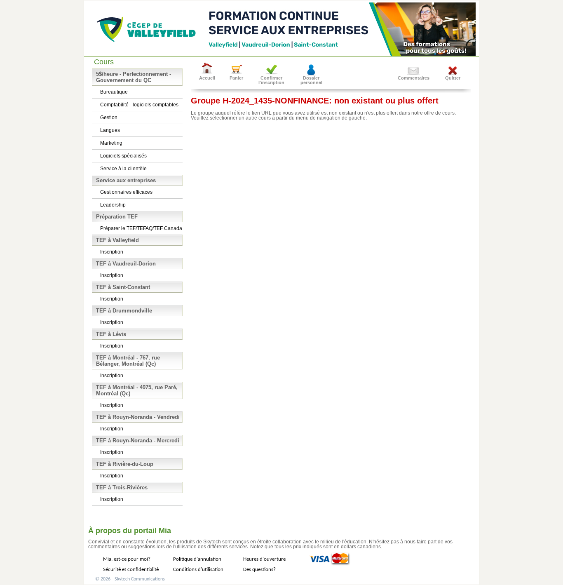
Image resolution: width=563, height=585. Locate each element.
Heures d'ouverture (264, 559)
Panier (236, 77)
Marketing (111, 143)
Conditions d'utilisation (198, 569)
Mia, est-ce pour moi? (126, 559)
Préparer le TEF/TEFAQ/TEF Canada (141, 228)
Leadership (113, 205)
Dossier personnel (311, 80)
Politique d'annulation (197, 559)
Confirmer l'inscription (271, 80)
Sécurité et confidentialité (131, 569)
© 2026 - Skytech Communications (130, 579)
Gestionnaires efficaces (126, 192)
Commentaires (413, 77)
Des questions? (259, 569)
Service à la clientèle (123, 169)
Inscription (111, 252)
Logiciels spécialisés (123, 156)
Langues (110, 130)
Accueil (207, 77)
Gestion (108, 117)
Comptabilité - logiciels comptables (139, 105)
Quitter (452, 77)
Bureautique (114, 92)
